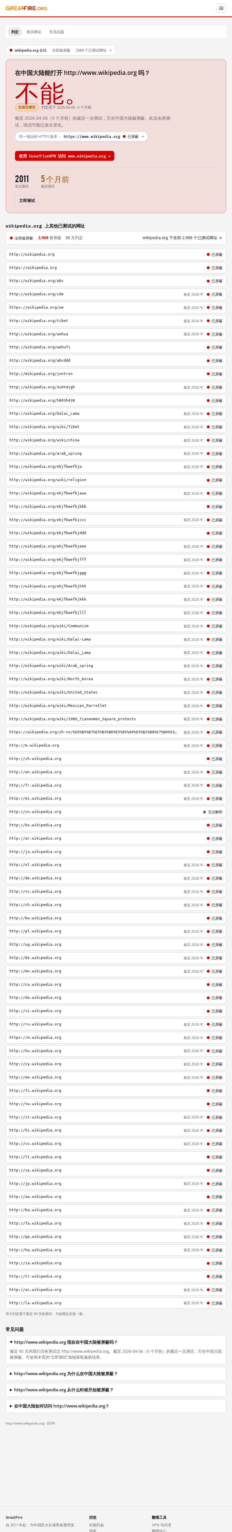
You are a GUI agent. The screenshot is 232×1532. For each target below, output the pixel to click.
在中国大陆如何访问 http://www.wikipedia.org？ (61, 1406)
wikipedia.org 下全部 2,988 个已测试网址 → (182, 237)
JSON (51, 1423)
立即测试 (27, 200)
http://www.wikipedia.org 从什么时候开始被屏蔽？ (64, 1389)
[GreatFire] (26, 8)
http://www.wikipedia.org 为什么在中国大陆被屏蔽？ (66, 1373)
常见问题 (56, 31)
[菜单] (221, 8)
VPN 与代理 (161, 1524)
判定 (15, 31)
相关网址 (34, 31)
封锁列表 (96, 1524)
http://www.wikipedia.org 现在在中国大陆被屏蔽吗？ (66, 1342)
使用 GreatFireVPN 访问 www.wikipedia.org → (64, 155)
